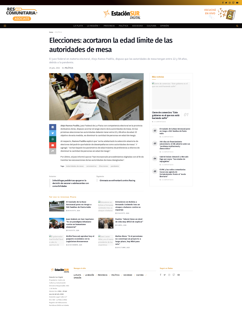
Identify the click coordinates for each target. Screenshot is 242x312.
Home (51, 32)
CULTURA (151, 26)
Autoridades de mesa (75, 166)
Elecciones (103, 166)
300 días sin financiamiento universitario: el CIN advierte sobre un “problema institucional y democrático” (175, 145)
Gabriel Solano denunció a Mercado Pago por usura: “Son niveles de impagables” (174, 159)
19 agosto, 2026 (122, 213)
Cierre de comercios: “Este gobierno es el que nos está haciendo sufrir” (165, 115)
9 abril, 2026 (121, 225)
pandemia (115, 166)
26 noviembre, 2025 (74, 245)
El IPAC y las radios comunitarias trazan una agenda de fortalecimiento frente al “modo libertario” (173, 173)
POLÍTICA (123, 26)
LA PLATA (78, 26)
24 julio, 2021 (54, 67)
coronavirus (91, 166)
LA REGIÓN (92, 26)
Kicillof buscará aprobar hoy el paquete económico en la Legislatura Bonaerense (80, 239)
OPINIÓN (164, 26)
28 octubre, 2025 (123, 247)
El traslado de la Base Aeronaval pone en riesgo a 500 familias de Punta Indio (78, 204)
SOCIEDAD (137, 26)
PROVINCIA (109, 26)
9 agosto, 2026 (73, 230)
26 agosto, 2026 (73, 210)
